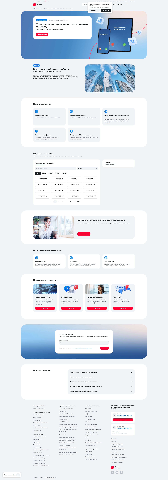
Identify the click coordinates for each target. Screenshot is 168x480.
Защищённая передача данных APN (68, 452)
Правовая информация (117, 462)
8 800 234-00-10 (120, 1)
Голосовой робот (89, 416)
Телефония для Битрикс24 (39, 463)
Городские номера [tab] (40, 163)
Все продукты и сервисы (39, 406)
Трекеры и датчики (90, 457)
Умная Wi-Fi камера (64, 422)
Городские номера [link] (69, 8)
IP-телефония (36, 445)
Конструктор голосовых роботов (93, 430)
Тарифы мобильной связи (39, 437)
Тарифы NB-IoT (88, 452)
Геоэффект (87, 414)
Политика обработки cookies (118, 449)
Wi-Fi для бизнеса (37, 420)
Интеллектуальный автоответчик (41, 455)
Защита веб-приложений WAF (66, 443)
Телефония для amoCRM (39, 460)
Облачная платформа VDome (66, 455)
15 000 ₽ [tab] (57, 173)
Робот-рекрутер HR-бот (91, 432)
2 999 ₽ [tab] (44, 173)
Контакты (113, 441)
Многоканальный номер (39, 458)
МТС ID (86, 437)
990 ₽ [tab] (38, 173)
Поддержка (116, 431)
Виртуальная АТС (37, 439)
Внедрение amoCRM (90, 445)
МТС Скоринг (88, 422)
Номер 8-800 (36, 442)
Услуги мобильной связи (39, 409)
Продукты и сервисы (59, 8)
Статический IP (37, 431)
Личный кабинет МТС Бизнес (120, 433)
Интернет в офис (37, 417)
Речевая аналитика (90, 419)
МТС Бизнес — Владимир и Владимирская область (43, 8)
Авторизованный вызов (91, 424)
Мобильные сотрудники (91, 411)
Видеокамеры (62, 411)
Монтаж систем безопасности (66, 414)
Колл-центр (88, 440)
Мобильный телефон (63, 340)
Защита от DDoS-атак (64, 445)
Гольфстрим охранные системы (67, 416)
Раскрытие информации (117, 444)
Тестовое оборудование (91, 459)
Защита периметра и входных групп (68, 424)
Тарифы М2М (88, 454)
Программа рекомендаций (118, 460)
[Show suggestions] (96, 168)
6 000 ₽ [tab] (51, 173)
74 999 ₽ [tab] (64, 173)
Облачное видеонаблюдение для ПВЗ (68, 427)
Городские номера (37, 453)
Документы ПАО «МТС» (117, 447)
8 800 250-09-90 (124, 428)
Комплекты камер (63, 419)
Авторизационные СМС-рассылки (93, 443)
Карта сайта (114, 452)
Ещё (48, 1)
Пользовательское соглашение (118, 457)
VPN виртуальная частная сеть (40, 428)
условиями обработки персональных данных (82, 348)
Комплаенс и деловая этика (118, 454)
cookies (13, 475)
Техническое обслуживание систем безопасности (67, 430)
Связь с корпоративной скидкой (41, 466)
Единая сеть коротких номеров (40, 450)
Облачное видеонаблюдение (66, 409)
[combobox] (86, 168)
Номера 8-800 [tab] (50, 163)
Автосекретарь (89, 409)
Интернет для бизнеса (38, 415)
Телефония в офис (37, 447)
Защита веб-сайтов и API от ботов (67, 440)
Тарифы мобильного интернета (41, 423)
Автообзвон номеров (90, 427)
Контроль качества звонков (92, 435)
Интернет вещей (37, 425)
